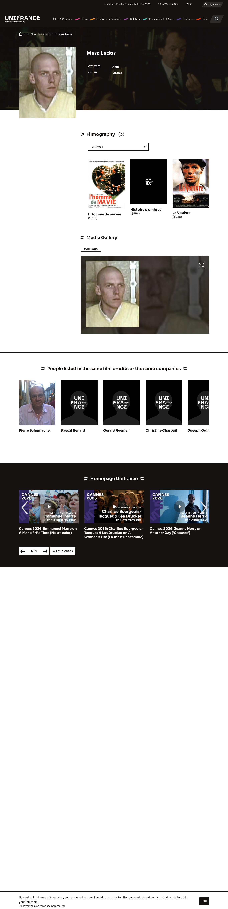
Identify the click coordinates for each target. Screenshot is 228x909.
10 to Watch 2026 (168, 4)
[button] (201, 266)
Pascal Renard (73, 430)
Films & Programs (63, 19)
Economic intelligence (161, 19)
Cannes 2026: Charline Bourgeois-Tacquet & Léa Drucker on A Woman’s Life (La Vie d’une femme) (48, 533)
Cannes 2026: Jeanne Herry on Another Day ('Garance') (110, 531)
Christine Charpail (161, 430)
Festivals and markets (109, 19)
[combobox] (118, 147)
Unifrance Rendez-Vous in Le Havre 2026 (127, 4)
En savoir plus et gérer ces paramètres (42, 905)
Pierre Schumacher (35, 430)
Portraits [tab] (91, 248)
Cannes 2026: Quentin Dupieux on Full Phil (179, 531)
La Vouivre (181, 213)
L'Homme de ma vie (104, 214)
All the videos (63, 551)
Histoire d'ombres (145, 210)
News (85, 19)
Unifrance (188, 19)
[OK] (204, 901)
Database (135, 19)
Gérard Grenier (116, 430)
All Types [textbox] (97, 146)
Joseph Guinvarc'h (204, 430)
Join (205, 19)
